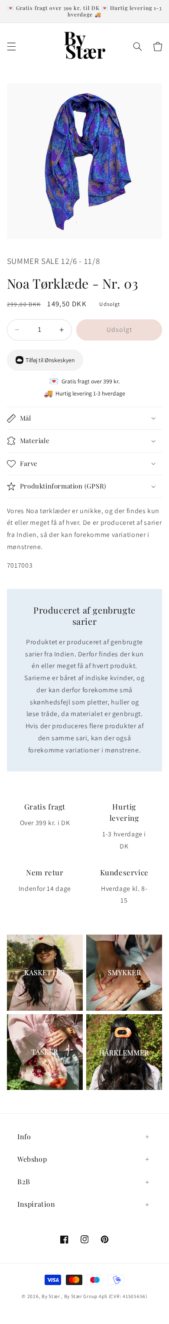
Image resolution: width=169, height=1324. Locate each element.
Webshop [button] (32, 1158)
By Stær (51, 1296)
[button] (11, 46)
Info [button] (24, 1136)
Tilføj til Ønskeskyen (50, 360)
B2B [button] (23, 1181)
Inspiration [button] (36, 1203)
